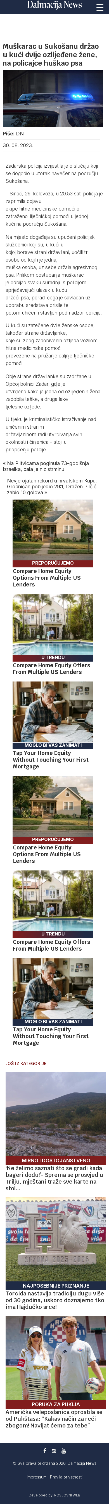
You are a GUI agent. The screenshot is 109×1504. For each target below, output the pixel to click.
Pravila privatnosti (66, 1477)
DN (20, 134)
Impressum (37, 1477)
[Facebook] (45, 1451)
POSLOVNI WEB (67, 1495)
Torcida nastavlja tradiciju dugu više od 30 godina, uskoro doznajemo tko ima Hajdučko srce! (55, 1300)
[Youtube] (63, 1451)
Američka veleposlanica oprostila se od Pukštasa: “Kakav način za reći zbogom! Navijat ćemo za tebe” (54, 1418)
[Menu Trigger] (100, 7)
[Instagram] (54, 1451)
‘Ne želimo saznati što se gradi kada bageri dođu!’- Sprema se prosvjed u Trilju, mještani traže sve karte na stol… (54, 1178)
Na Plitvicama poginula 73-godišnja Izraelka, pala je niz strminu (46, 466)
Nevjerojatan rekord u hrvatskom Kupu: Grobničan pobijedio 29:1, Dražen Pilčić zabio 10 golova (52, 486)
